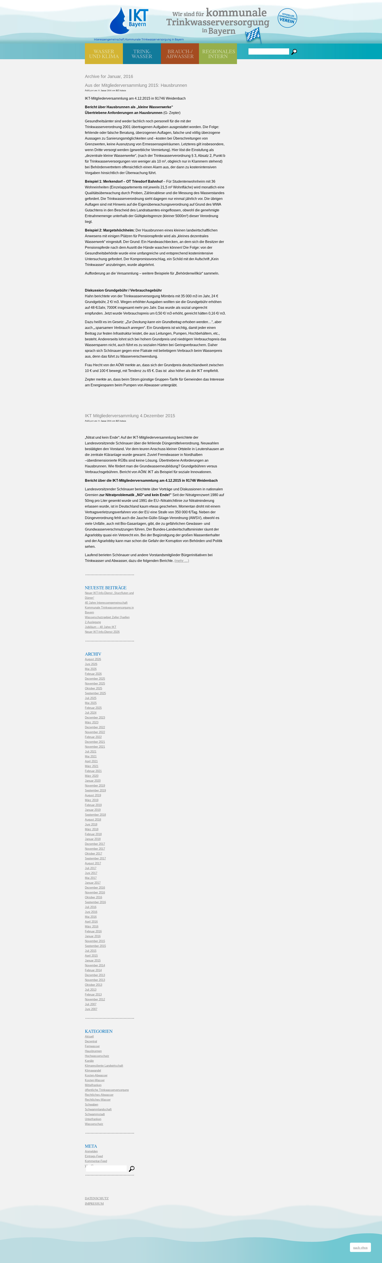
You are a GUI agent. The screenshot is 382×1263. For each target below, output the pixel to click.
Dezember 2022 (95, 727)
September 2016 (95, 902)
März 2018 (91, 829)
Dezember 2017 (95, 844)
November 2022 (95, 732)
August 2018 (93, 819)
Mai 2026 (91, 669)
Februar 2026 (93, 673)
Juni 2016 (91, 912)
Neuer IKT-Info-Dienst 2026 (102, 631)
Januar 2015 (93, 960)
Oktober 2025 (93, 688)
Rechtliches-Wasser (98, 1099)
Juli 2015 (90, 950)
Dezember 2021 (95, 741)
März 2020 (91, 776)
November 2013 (95, 980)
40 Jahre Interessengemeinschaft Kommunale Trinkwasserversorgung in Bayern (109, 607)
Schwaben (91, 1104)
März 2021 (91, 766)
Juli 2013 (90, 989)
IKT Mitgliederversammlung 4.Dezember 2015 (130, 415)
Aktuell (89, 1036)
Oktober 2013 (93, 984)
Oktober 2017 (93, 853)
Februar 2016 (93, 931)
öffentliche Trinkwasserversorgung (107, 1090)
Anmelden (91, 1151)
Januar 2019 (93, 810)
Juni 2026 (91, 664)
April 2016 (91, 921)
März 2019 (91, 800)
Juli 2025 (90, 698)
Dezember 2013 (95, 975)
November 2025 (95, 683)
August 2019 (93, 795)
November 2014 (95, 965)
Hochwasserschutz (97, 1056)
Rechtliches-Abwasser (99, 1094)
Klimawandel (93, 1070)
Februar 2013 (93, 994)
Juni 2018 (91, 824)
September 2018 (95, 814)
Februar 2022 (93, 737)
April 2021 (91, 761)
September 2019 (95, 790)
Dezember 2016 (95, 887)
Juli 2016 (90, 907)
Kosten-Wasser (95, 1080)
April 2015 (91, 955)
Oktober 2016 (93, 897)
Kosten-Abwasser (96, 1075)
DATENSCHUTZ (97, 1198)
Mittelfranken (93, 1085)
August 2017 (93, 863)
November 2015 (95, 941)
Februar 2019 (93, 805)
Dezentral (91, 1041)
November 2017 (95, 848)
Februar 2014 (93, 970)
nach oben (360, 1247)
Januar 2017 (93, 882)
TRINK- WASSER (142, 54)
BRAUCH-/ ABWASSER (180, 54)
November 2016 (95, 892)
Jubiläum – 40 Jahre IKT (100, 627)
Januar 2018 (93, 839)
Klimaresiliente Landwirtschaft (104, 1065)
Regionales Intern (218, 54)
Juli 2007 (90, 1004)
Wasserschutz (94, 1124)
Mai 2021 (91, 756)
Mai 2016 (91, 916)
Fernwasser (92, 1046)
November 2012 (95, 999)
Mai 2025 (91, 703)
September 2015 (95, 946)
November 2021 (95, 746)
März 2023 (91, 722)
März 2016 (91, 926)
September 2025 (95, 693)
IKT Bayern (129, 18)
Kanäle (89, 1060)
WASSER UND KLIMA (104, 54)
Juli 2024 (90, 712)
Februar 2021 (93, 771)
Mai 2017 (91, 878)
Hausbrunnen (93, 1051)
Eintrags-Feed (94, 1156)
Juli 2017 (90, 868)
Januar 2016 (93, 936)
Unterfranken (93, 1119)
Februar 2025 (93, 707)
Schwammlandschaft (98, 1109)
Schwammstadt (95, 1114)
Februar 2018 (93, 834)
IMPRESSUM (94, 1203)
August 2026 (93, 659)
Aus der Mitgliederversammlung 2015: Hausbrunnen (136, 85)
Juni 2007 (91, 1009)
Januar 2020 (93, 780)
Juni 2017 (91, 873)
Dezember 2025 (95, 678)
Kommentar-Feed (96, 1161)
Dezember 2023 (95, 717)
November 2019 (95, 785)
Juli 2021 (90, 751)
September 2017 (95, 858)
